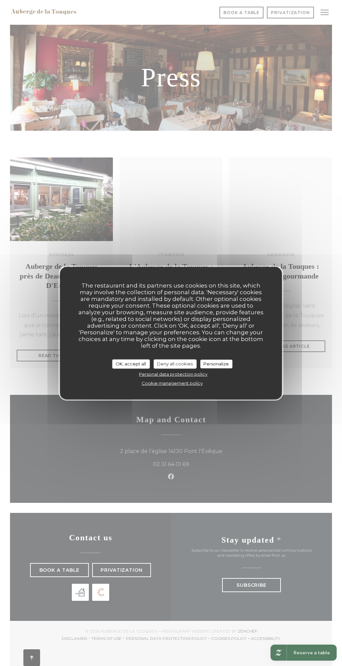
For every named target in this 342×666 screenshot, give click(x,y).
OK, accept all (131, 363)
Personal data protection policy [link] (173, 373)
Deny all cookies (175, 363)
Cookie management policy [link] (172, 382)
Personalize (216, 363)
